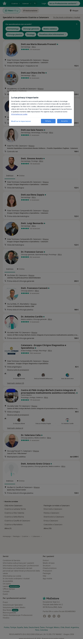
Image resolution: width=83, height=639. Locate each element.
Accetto (64, 121)
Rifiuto (48, 121)
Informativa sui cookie (19, 114)
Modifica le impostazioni (21, 121)
